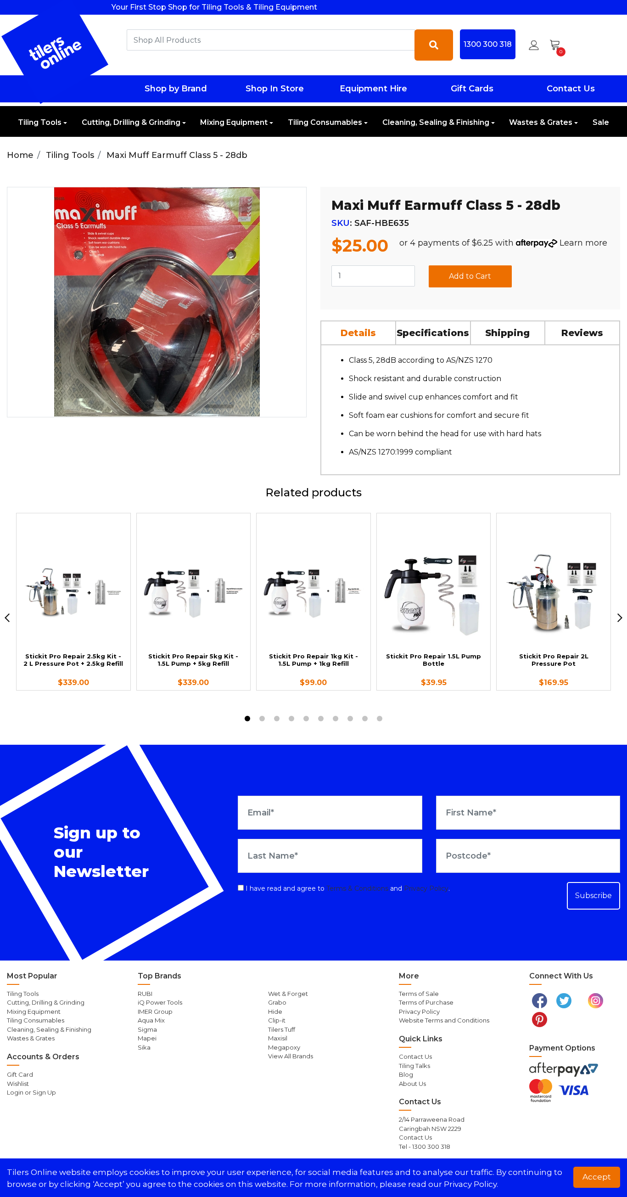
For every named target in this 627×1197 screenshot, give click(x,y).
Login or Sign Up (31, 1092)
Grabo (277, 1002)
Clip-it (277, 1020)
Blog (406, 1074)
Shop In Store (275, 89)
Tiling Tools (40, 122)
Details (358, 332)
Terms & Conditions (357, 888)
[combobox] (271, 40)
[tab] (358, 332)
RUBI (145, 993)
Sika (144, 1047)
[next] (620, 618)
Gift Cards (472, 89)
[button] (533, 45)
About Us (412, 1083)
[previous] (7, 618)
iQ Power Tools (160, 1002)
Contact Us (571, 89)
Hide (275, 1011)
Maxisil (277, 1038)
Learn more (583, 243)
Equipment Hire (373, 89)
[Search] (433, 45)
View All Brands (290, 1056)
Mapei (147, 1038)
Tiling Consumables (325, 122)
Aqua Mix (151, 1020)
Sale (601, 122)
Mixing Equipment (234, 122)
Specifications (433, 332)
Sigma (147, 1029)
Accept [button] (596, 1176)
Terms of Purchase (426, 1002)
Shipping (507, 332)
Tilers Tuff (281, 1029)
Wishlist (18, 1083)
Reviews (582, 332)
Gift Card (20, 1074)
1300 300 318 (488, 44)
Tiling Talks (414, 1065)
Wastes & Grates (540, 122)
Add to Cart (470, 276)
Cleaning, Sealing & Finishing (435, 122)
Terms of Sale (419, 993)
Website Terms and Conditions (444, 1020)
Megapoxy (284, 1047)
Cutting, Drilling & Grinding (131, 122)
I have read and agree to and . (347, 888)
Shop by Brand (176, 89)
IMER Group (155, 1011)
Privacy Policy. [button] (471, 1184)
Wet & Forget (288, 993)
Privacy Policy (426, 888)
